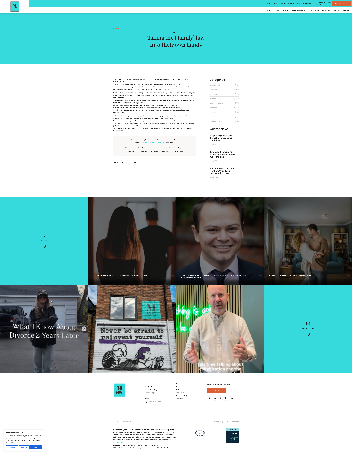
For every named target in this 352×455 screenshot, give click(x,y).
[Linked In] (226, 398)
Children (286, 10)
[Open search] (269, 3)
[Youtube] (231, 398)
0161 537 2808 (129, 151)
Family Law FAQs (182, 396)
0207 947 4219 (154, 151)
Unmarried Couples (298, 10)
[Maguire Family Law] (14, 6)
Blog (298, 4)
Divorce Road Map (151, 390)
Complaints (180, 399)
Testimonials (306, 4)
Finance (277, 10)
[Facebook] (209, 398)
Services (147, 396)
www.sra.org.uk (118, 442)
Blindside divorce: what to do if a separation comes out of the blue (223, 154)
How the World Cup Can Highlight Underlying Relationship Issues (222, 171)
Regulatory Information (153, 402)
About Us (291, 4)
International (326, 10)
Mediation (336, 10)
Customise (12, 447)
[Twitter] (215, 398)
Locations (346, 10)
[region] (24, 440)
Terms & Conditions (232, 422)
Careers (283, 4)
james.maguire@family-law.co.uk (152, 142)
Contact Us (180, 393)
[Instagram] (220, 398)
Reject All (24, 447)
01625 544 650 (322, 5)
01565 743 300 (142, 151)
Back (117, 28)
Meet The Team (150, 387)
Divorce (269, 10)
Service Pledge (150, 393)
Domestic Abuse (313, 10)
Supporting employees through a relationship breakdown (221, 138)
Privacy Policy (218, 422)
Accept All (36, 447)
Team (275, 4)
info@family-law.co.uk (324, 2)
